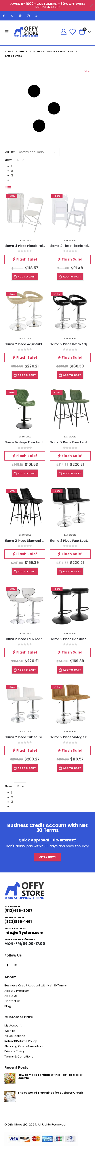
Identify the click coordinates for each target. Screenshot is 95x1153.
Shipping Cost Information (23, 1046)
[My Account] (63, 32)
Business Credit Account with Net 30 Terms (35, 985)
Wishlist (9, 1031)
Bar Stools (25, 240)
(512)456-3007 (18, 910)
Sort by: (9, 152)
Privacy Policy (14, 1051)
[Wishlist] (72, 32)
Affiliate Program (16, 991)
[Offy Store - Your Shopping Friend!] (26, 31)
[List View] (9, 188)
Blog (7, 1006)
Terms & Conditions (18, 1056)
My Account (12, 1025)
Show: (8, 160)
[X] (12, 15)
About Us (11, 996)
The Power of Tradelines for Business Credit (50, 1093)
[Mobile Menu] (6, 31)
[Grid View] (6, 188)
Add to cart (27, 276)
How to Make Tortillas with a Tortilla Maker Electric (50, 1076)
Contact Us (12, 1001)
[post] (9, 1079)
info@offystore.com (24, 932)
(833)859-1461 (18, 921)
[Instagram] (28, 15)
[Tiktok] (36, 15)
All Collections (14, 1036)
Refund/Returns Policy (20, 1041)
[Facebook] (3, 15)
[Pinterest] (20, 15)
